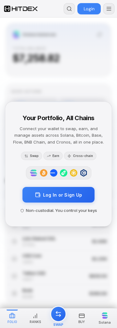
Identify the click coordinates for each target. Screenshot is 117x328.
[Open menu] (109, 8)
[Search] (69, 8)
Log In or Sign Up (62, 195)
